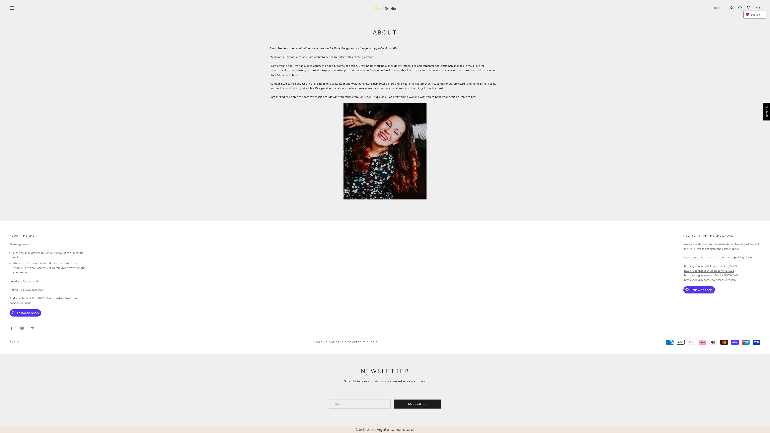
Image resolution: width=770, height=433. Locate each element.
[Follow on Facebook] (12, 328)
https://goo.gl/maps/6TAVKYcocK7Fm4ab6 (710, 280)
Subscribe (417, 404)
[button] (755, 14)
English (713, 8)
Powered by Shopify (363, 342)
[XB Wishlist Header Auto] (749, 7)
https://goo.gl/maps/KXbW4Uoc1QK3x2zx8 (711, 275)
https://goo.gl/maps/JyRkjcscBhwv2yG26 (709, 271)
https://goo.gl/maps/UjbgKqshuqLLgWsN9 (710, 266)
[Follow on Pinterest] (32, 328)
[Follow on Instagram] (22, 328)
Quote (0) (767, 111)
